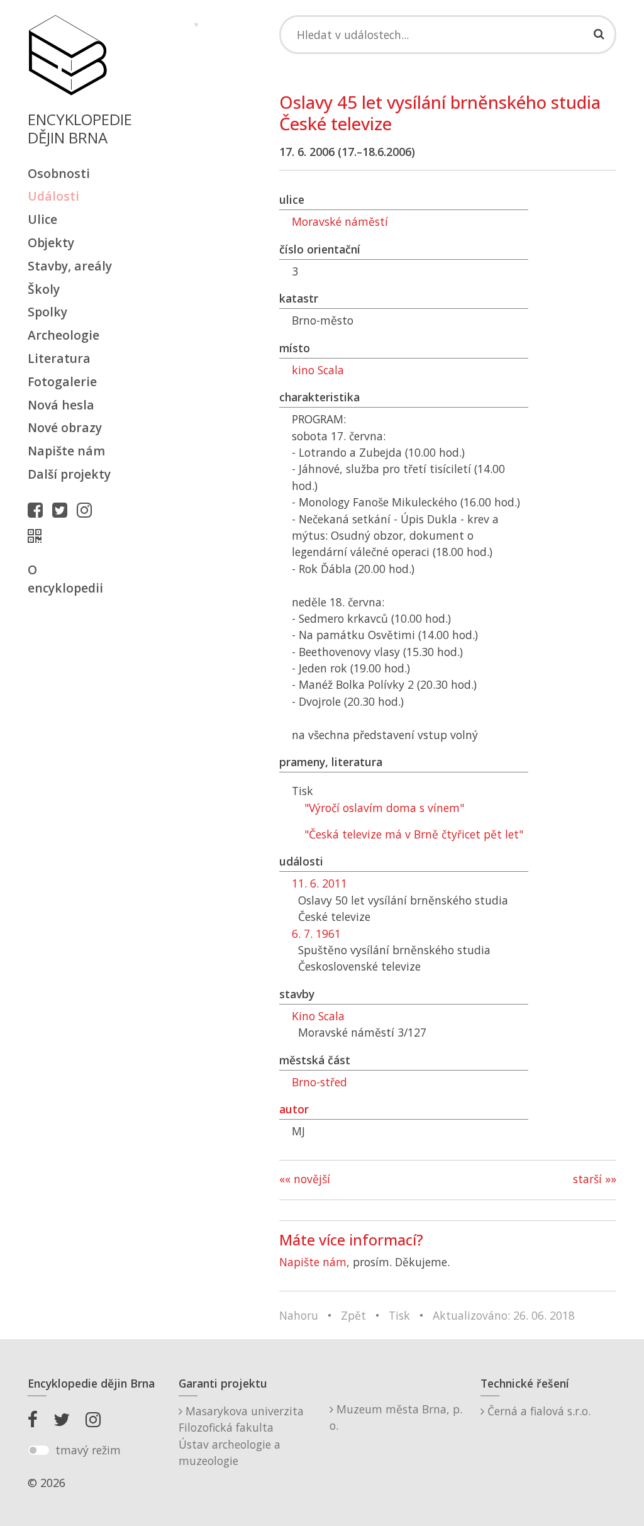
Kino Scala (318, 1015)
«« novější (304, 1178)
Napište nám (66, 450)
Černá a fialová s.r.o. (537, 1410)
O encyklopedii (65, 578)
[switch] (39, 1450)
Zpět (353, 1315)
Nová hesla (61, 404)
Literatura (59, 358)
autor (294, 1109)
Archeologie (63, 334)
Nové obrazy (65, 427)
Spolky (47, 311)
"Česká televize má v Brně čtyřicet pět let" (413, 834)
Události (53, 195)
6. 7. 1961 (316, 933)
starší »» (594, 1178)
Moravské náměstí (340, 221)
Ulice (42, 219)
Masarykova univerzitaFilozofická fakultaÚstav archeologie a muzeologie (241, 1435)
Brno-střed (319, 1081)
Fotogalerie (62, 381)
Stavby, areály (70, 265)
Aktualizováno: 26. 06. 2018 (504, 1315)
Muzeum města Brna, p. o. (396, 1417)
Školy (44, 289)
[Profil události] (38, 536)
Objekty (51, 242)
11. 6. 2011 (319, 883)
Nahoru (298, 1315)
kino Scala (318, 369)
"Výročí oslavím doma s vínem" (384, 807)
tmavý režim (88, 1449)
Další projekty (69, 473)
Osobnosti (59, 173)
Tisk (399, 1315)
